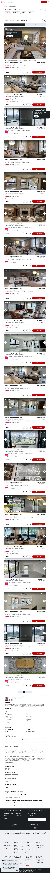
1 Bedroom (10, 780)
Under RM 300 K (15, 774)
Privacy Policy (15, 864)
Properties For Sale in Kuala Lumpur (18, 850)
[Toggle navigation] (48, 2)
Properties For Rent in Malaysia (29, 844)
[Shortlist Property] (44, 30)
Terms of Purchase (37, 869)
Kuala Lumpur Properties (38, 843)
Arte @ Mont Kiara (39, 862)
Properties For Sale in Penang (18, 847)
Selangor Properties (40, 845)
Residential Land (16, 750)
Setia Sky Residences (40, 859)
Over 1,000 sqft (14, 785)
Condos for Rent (28, 862)
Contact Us (18, 813)
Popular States (39, 841)
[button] (5, 17)
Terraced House (19, 749)
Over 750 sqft (7, 785)
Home (5, 6)
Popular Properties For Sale (18, 841)
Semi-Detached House (37, 749)
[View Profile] (9, 29)
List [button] (15, 24)
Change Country (32, 813)
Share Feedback (19, 816)
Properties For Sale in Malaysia (18, 844)
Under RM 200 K (8, 774)
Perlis (6, 768)
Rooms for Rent (28, 863)
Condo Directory (7, 845)
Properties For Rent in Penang (29, 847)
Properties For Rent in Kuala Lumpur (29, 850)
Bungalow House (8, 750)
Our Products (6, 816)
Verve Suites (38, 860)
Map (36, 24)
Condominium (25, 749)
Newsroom (18, 815)
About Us (5, 815)
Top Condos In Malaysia (39, 857)
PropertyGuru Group (8, 813)
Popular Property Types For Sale (18, 857)
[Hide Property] (41, 30)
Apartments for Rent (28, 860)
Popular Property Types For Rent (29, 857)
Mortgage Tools (7, 857)
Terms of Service (22, 869)
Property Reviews (7, 843)
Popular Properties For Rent (29, 841)
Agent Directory (7, 847)
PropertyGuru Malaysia (7, 841)
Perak (9, 768)
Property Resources (8, 856)
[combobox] (23, 9)
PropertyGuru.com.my (8, 832)
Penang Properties (39, 847)
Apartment (30, 749)
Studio (6, 780)
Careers (5, 818)
